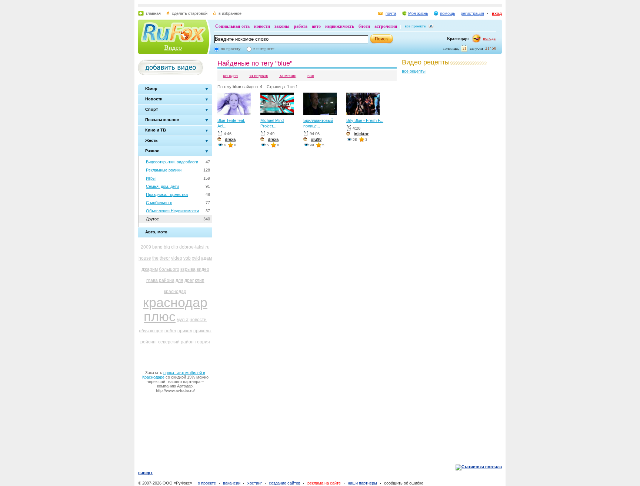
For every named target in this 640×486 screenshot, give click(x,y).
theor (165, 258)
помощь (447, 13)
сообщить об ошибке (403, 483)
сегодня (230, 75)
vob (187, 258)
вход (497, 13)
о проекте (207, 483)
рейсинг (148, 341)
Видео (173, 47)
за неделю (258, 75)
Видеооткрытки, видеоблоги (172, 162)
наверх (145, 472)
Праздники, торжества (167, 194)
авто (316, 26)
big (167, 247)
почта (391, 13)
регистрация (472, 13)
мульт (183, 319)
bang (157, 247)
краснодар (175, 291)
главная (153, 13)
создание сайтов (284, 483)
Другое (152, 219)
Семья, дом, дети (162, 186)
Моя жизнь (418, 13)
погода (489, 38)
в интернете (263, 48)
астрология (385, 26)
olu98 (316, 139)
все (310, 75)
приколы (202, 330)
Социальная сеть (232, 26)
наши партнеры (362, 483)
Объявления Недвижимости (172, 211)
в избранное (230, 13)
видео (203, 269)
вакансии (231, 483)
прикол (184, 330)
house (145, 258)
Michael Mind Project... (272, 123)
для (179, 280)
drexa (230, 139)
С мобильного (159, 202)
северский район (176, 341)
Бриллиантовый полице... (318, 123)
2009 (146, 247)
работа (300, 26)
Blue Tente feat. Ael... (231, 123)
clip (174, 247)
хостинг (254, 483)
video (176, 258)
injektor (361, 134)
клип (199, 280)
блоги (364, 26)
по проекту (231, 48)
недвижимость (339, 26)
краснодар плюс (175, 309)
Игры (151, 178)
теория (202, 341)
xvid (196, 258)
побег (170, 330)
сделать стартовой (189, 13)
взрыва (188, 269)
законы (281, 26)
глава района (160, 280)
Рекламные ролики (163, 170)
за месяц (287, 75)
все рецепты (414, 71)
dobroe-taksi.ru (194, 247)
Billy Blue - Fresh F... (364, 120)
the (155, 258)
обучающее (151, 330)
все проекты (415, 26)
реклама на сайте (324, 483)
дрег (189, 280)
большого (169, 269)
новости (262, 26)
